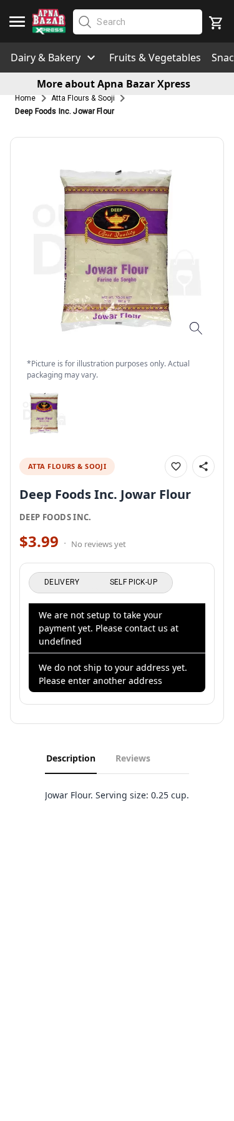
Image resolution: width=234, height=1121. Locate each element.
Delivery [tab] (62, 582)
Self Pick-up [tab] (133, 582)
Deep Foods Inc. (55, 517)
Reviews (132, 758)
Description (70, 758)
